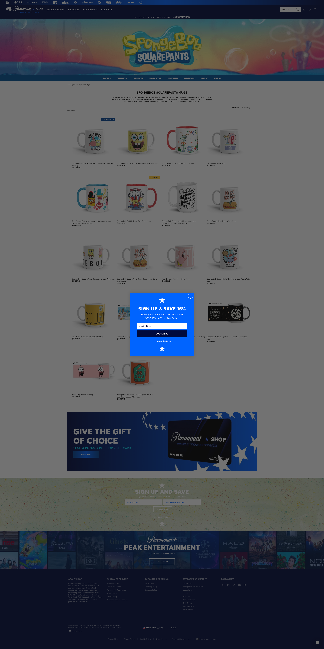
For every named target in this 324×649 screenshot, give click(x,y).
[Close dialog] (190, 296)
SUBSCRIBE (162, 334)
